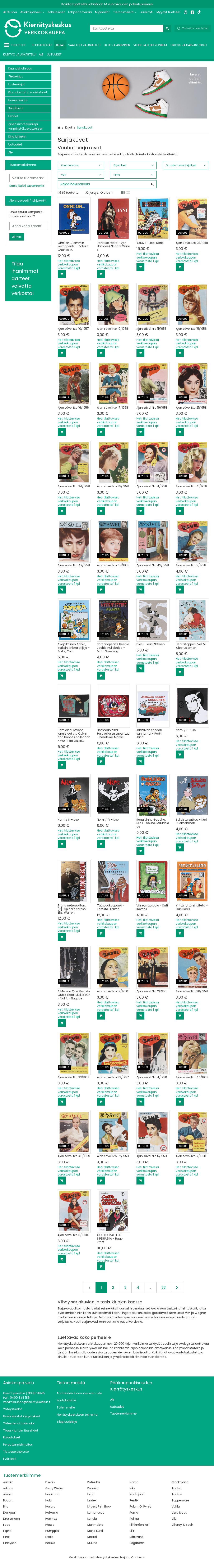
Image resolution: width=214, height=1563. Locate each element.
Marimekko (95, 1525)
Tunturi (177, 1494)
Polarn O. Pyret (140, 1506)
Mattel (92, 1537)
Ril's (132, 1531)
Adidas (8, 1488)
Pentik (134, 1500)
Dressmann (11, 1519)
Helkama (51, 1512)
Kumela (92, 1488)
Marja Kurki (95, 1531)
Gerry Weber (54, 1488)
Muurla (92, 1543)
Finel (6, 1537)
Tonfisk (177, 1488)
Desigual (9, 1512)
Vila (174, 1519)
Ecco (6, 1525)
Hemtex (51, 1519)
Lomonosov (95, 1512)
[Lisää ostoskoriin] (62, 274)
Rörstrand (137, 1537)
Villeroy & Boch (182, 1525)
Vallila (176, 1506)
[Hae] (167, 28)
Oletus (105, 193)
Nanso (134, 1482)
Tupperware (180, 1500)
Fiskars (50, 1482)
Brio (5, 1506)
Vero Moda (179, 1512)
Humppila (52, 1531)
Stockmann (180, 1482)
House (49, 1525)
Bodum (8, 1500)
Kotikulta (93, 1482)
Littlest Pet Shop (99, 1506)
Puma (134, 1512)
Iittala (49, 1537)
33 (164, 1287)
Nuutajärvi (137, 1494)
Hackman (52, 1494)
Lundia (92, 1519)
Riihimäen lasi (139, 1525)
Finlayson (10, 1543)
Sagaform (137, 1543)
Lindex (91, 1500)
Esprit (7, 1531)
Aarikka (8, 1482)
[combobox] (130, 28)
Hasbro (50, 1506)
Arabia (7, 1494)
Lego (90, 1494)
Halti (48, 1500)
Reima (134, 1519)
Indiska (50, 1543)
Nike (132, 1488)
